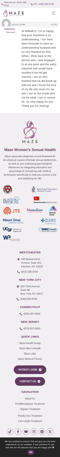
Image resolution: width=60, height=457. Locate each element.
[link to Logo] (13, 13)
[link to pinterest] (42, 431)
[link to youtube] (26, 431)
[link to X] (50, 431)
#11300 (54, 25)
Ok (30, 452)
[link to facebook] (18, 431)
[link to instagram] (34, 431)
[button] (53, 13)
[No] (53, 448)
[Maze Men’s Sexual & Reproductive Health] (30, 132)
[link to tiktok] (10, 431)
